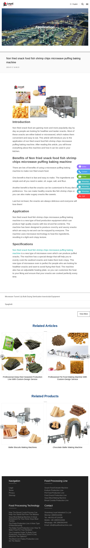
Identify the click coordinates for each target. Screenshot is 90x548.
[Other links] (87, 4)
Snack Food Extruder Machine (56, 488)
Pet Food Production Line (54, 493)
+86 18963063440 (60, 523)
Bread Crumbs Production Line (56, 500)
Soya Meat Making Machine (55, 498)
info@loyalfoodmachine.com (61, 525)
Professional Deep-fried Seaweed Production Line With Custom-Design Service (22, 378)
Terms (11, 490)
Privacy (12, 493)
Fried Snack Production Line (55, 495)
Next (88, 356)
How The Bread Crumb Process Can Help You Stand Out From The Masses (24, 513)
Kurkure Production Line (53, 490)
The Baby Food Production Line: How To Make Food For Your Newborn (24, 529)
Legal (11, 488)
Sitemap (12, 495)
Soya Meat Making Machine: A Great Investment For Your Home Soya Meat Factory (23, 519)
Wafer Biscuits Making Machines (22, 447)
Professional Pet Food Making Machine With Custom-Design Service (67, 378)
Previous (2, 356)
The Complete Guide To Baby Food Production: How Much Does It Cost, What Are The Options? (23, 534)
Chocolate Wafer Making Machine (67, 447)
